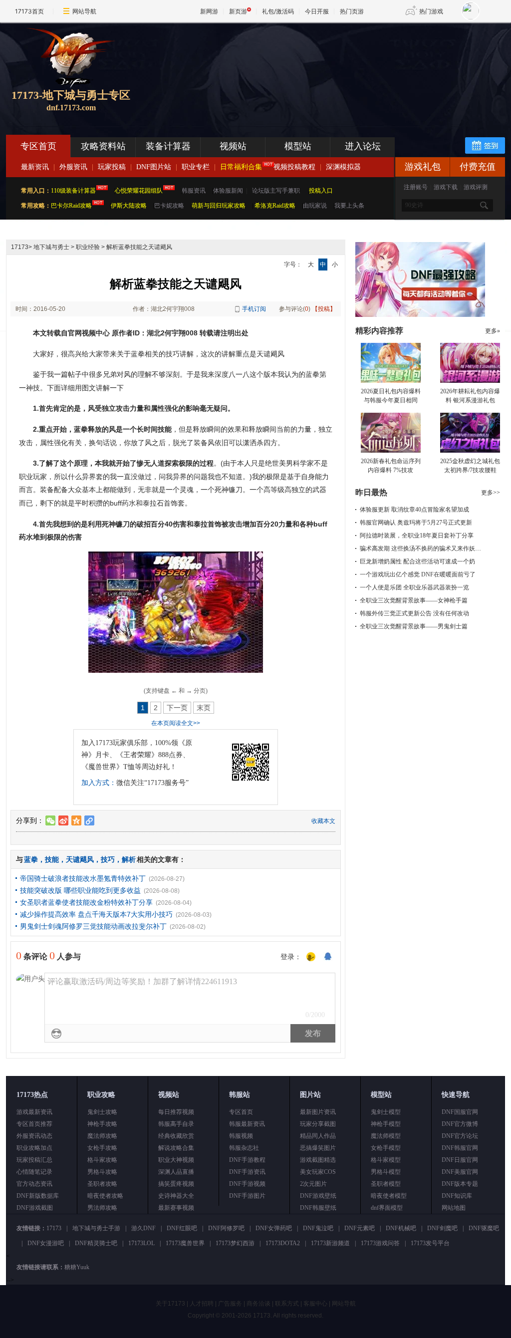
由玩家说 (315, 205)
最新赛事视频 (176, 1207)
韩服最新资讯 (247, 1123)
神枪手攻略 (102, 1123)
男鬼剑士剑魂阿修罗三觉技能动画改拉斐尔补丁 (93, 926)
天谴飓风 (80, 859)
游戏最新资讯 (34, 1111)
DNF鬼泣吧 (318, 1228)
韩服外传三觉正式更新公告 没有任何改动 (414, 613)
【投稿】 (324, 308)
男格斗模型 (386, 1171)
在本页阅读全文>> (175, 723)
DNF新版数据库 (37, 1195)
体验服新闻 (228, 190)
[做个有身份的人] (310, 957)
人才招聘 (202, 1303)
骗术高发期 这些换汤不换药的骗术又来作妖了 (420, 548)
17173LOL (141, 1243)
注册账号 (416, 187)
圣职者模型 (386, 1183)
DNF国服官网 (460, 1111)
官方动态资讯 (34, 1183)
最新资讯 (35, 167)
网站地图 (454, 1207)
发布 (313, 1033)
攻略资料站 (103, 146)
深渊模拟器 (343, 167)
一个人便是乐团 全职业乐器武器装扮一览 (414, 587)
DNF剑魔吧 (442, 1228)
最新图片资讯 (318, 1111)
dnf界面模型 (387, 1207)
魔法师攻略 (102, 1135)
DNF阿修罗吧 (226, 1228)
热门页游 (352, 11)
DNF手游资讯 (247, 1171)
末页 (204, 708)
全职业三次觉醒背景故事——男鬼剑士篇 (414, 626)
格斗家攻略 (102, 1159)
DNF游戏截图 (34, 1207)
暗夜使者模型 (389, 1195)
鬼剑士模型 (386, 1111)
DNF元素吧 (359, 1228)
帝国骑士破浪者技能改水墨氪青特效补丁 (83, 878)
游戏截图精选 (318, 1159)
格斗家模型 (386, 1159)
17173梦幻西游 (235, 1243)
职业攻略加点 (34, 1147)
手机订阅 (254, 308)
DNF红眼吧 (182, 1228)
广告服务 (230, 1303)
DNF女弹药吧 (274, 1228)
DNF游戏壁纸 (318, 1195)
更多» (492, 330)
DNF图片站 (153, 167)
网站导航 (84, 11)
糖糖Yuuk (76, 1267)
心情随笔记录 (34, 1171)
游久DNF (143, 1228)
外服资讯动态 (34, 1135)
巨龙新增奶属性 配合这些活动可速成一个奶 (417, 561)
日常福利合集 (241, 167)
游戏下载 (446, 187)
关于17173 (170, 1303)
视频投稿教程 (294, 167)
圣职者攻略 (102, 1183)
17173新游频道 (330, 1243)
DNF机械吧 (401, 1228)
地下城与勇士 (51, 247)
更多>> (490, 492)
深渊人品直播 (176, 1171)
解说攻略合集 (176, 1147)
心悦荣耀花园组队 (139, 190)
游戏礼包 (423, 167)
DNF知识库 (457, 1195)
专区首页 (38, 146)
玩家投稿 (112, 167)
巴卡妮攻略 (169, 205)
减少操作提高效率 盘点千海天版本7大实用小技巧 (96, 914)
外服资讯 (73, 167)
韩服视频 (241, 1135)
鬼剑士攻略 (102, 1111)
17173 (19, 247)
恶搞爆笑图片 (318, 1147)
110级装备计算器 (73, 190)
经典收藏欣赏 (176, 1135)
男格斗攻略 (102, 1171)
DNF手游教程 (247, 1159)
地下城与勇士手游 (96, 1228)
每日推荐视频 (176, 1111)
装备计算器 (168, 146)
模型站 (297, 146)
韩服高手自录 (176, 1123)
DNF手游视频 (247, 1183)
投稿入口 (321, 190)
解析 (129, 859)
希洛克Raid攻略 (274, 205)
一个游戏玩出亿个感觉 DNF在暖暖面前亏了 (418, 574)
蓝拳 (31, 859)
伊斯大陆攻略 (129, 205)
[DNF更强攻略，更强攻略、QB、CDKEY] (420, 314)
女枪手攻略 (102, 1147)
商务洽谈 (258, 1303)
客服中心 (315, 1303)
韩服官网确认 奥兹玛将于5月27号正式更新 (416, 522)
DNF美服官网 (460, 1171)
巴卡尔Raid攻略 (71, 205)
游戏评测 (476, 187)
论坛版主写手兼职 (276, 190)
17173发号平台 (430, 1243)
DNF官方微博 (460, 1123)
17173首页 (29, 11)
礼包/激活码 (278, 11)
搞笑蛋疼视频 (176, 1183)
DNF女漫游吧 (45, 1243)
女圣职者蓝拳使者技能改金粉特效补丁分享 (86, 902)
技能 (52, 859)
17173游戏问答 (380, 1243)
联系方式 (287, 1303)
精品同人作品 (318, 1135)
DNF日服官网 (460, 1159)
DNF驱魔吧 (484, 1228)
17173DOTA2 (282, 1243)
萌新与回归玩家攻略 (219, 205)
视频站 (233, 146)
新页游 (238, 11)
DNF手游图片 (247, 1195)
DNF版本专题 (460, 1183)
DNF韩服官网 (460, 1147)
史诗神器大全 (176, 1195)
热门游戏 (431, 11)
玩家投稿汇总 (34, 1159)
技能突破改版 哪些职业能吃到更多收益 (80, 890)
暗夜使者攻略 (105, 1195)
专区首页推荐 (34, 1123)
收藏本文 (323, 820)
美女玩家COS (318, 1171)
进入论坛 (363, 146)
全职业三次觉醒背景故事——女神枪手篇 (414, 600)
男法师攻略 (102, 1207)
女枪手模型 (386, 1147)
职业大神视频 (176, 1159)
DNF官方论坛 (460, 1135)
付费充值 (478, 167)
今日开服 (317, 11)
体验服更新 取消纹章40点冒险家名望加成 (414, 509)
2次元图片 (313, 1183)
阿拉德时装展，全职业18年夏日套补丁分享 (417, 535)
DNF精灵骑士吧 (96, 1243)
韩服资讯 (194, 190)
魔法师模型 (386, 1135)
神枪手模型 (386, 1123)
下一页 (177, 708)
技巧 (108, 859)
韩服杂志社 (244, 1147)
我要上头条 (349, 205)
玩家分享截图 (318, 1123)
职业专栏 (196, 167)
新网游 (209, 11)
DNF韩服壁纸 (318, 1207)
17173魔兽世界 (185, 1243)
